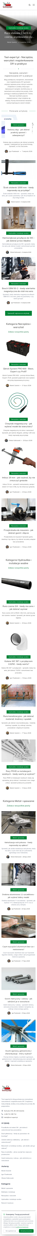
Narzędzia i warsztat (18, 183)
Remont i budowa (7, 1203)
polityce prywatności (22, 1227)
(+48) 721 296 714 (10, 1114)
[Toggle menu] (34, 5)
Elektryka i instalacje (8, 1192)
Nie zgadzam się (11, 1231)
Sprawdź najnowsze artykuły (18, 313)
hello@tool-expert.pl (11, 1117)
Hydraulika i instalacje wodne (18, 28)
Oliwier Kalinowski (7, 1178)
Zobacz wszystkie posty (18, 332)
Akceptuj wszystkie (26, 1231)
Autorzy (5, 1166)
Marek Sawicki (6, 1171)
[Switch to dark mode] (29, 5)
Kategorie (5, 1184)
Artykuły (5, 1123)
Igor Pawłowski (6, 1174)
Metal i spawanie (18, 125)
